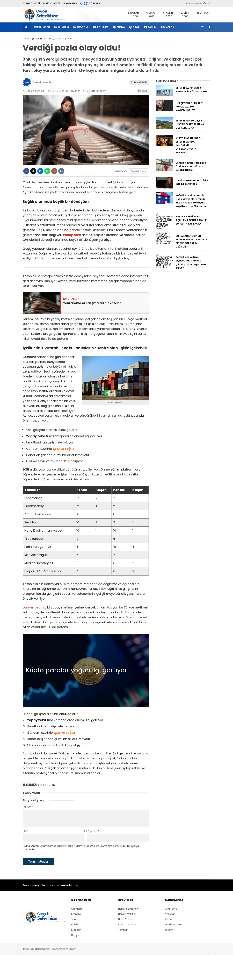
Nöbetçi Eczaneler (129, 908)
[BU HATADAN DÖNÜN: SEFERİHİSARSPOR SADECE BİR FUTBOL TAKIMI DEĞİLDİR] (164, 243)
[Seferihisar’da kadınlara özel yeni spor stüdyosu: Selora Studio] (164, 170)
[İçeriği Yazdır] (61, 171)
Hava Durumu (126, 919)
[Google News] (138, 171)
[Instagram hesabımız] (204, 3)
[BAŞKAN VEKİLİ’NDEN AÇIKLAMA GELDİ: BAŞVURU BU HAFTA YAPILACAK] (164, 228)
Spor (136, 27)
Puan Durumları (127, 924)
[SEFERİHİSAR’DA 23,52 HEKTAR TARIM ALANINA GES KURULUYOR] (164, 128)
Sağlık (152, 27)
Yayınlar (123, 930)
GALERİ (33, 3)
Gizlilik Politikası (174, 924)
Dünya (120, 27)
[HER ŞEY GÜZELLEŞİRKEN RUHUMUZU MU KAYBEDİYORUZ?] (164, 110)
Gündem (63, 27)
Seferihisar (42, 27)
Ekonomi (83, 27)
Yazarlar (170, 914)
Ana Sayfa (171, 908)
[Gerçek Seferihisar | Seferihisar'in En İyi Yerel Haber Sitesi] (44, 20)
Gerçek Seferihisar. (64, 949)
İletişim (169, 930)
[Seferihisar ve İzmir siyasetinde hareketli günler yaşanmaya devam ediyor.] (164, 267)
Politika (102, 27)
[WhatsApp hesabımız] (209, 3)
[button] (27, 27)
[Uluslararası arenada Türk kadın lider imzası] (164, 187)
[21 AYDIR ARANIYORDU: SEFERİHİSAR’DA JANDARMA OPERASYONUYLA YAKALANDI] (164, 145)
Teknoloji (167, 27)
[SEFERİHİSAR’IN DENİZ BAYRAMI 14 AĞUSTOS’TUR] (164, 95)
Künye (168, 919)
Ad (26, 831)
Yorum (28, 807)
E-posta (93, 831)
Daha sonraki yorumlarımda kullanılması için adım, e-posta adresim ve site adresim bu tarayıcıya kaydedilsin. (81, 847)
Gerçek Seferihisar (44, 82)
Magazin (143, 91)
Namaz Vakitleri (127, 914)
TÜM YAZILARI (139, 82)
